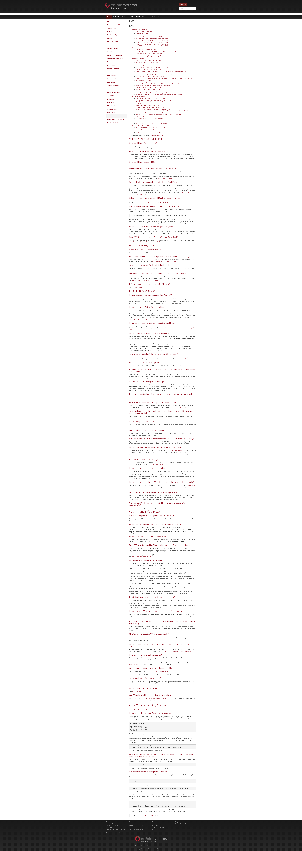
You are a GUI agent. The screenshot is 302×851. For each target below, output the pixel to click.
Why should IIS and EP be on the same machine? (148, 33)
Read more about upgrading (165, 178)
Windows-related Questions (139, 29)
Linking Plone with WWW (113, 25)
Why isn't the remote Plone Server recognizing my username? (152, 44)
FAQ (108, 116)
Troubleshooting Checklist (157, 135)
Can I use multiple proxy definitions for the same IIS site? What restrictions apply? (157, 84)
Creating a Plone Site (112, 109)
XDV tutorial (139, 287)
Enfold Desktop (156, 825)
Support (144, 16)
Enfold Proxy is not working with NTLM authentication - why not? (152, 40)
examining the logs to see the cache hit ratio (157, 671)
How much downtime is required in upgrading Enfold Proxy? (151, 64)
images (109, 21)
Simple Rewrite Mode (157, 464)
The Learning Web (134, 827)
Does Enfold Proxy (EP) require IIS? (145, 31)
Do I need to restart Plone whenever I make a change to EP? (151, 93)
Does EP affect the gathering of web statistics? (148, 82)
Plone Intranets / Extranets (136, 829)
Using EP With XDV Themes (114, 122)
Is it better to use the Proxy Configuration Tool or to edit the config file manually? (157, 75)
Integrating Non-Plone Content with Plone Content (145, 280)
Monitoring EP (111, 102)
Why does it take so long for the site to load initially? (149, 53)
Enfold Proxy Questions (138, 58)
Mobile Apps (116, 16)
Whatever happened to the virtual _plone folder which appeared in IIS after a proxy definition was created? (164, 78)
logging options (133, 426)
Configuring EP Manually (138, 397)
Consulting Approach (111, 823)
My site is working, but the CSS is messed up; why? (149, 112)
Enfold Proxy (155, 823)
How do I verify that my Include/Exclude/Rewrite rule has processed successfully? (157, 91)
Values (148, 846)
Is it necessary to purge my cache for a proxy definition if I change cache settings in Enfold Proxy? (162, 111)
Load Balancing (111, 82)
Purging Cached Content (138, 691)
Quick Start (110, 52)
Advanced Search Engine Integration (116, 829)
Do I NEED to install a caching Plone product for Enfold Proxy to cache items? (156, 103)
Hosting (138, 16)
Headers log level (133, 664)
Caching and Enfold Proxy (139, 96)
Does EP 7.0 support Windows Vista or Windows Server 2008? (152, 46)
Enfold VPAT (155, 829)
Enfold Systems (121, 5)
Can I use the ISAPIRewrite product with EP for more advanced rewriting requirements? (159, 94)
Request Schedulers (112, 62)
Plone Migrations (110, 827)
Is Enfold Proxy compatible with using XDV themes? (149, 56)
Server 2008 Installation (113, 68)
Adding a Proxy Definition (113, 85)
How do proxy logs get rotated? (144, 80)
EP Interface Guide (112, 106)
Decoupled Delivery (134, 823)
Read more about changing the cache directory (178, 651)
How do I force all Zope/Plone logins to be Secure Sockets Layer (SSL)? (155, 85)
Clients (143, 846)
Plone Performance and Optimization (116, 831)
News (168, 846)
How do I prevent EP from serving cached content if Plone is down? (153, 109)
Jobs (163, 846)
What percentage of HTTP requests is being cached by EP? (151, 118)
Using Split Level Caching (113, 92)
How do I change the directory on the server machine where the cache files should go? (159, 114)
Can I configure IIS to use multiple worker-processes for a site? (152, 42)
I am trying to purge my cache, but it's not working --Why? (151, 107)
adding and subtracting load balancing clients (164, 261)
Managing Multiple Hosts (113, 72)
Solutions (124, 16)
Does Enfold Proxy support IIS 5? (144, 35)
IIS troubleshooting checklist (188, 201)
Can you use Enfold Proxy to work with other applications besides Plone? (155, 55)
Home (108, 16)
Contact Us (183, 4)
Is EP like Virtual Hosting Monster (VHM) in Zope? (148, 87)
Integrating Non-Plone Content (115, 58)
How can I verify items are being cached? (147, 116)
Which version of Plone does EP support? (146, 49)
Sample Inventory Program (136, 825)
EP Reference (110, 99)
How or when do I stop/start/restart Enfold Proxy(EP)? (150, 60)
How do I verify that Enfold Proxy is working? (147, 62)
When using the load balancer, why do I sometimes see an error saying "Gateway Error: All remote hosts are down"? (161, 755)
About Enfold (151, 16)
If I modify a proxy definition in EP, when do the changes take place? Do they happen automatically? (162, 71)
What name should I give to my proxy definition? (148, 69)
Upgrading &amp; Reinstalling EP (115, 55)
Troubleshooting (111, 28)
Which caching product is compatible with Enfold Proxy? (150, 98)
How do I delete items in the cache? (145, 122)
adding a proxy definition (182, 359)
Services (131, 16)
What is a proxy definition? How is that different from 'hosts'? (152, 67)
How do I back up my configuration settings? (147, 73)
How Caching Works (112, 41)
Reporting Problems (112, 89)
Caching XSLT (110, 31)
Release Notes (111, 65)
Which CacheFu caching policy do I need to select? (149, 102)
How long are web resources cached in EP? (147, 105)
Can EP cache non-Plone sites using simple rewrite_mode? (151, 123)
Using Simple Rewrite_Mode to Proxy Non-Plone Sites (160, 698)
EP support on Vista (138, 242)
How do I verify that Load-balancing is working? (148, 89)
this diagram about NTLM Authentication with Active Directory (164, 203)
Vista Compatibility (112, 35)
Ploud (159, 16)
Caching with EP (111, 75)
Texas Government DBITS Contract (115, 832)
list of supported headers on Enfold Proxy (142, 556)
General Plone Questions (138, 47)
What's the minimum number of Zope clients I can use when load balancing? (156, 51)
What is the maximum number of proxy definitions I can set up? (152, 76)
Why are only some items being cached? (146, 120)
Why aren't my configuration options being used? (148, 132)
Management (156, 846)
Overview (109, 38)
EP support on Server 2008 (153, 242)
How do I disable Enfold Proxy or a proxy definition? (149, 66)
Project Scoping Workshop (113, 825)
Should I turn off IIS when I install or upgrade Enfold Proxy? (151, 37)
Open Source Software (158, 827)
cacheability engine (185, 702)
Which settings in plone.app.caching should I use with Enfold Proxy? (153, 100)
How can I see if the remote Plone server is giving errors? (151, 127)
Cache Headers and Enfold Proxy (115, 119)
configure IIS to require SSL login (176, 450)
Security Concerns (112, 45)
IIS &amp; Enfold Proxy (113, 48)
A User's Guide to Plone (181, 823)
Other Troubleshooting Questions (141, 125)
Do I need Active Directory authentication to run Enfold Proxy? (152, 38)
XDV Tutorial (110, 95)
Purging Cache (111, 112)
